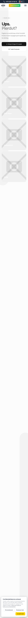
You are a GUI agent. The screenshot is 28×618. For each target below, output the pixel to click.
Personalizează (9, 610)
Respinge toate (20, 610)
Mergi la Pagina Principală (15, 44)
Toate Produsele (14, 5)
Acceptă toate (20, 613)
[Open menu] (25, 5)
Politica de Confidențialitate (9, 606)
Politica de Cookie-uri (16, 605)
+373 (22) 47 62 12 (11, 1)
